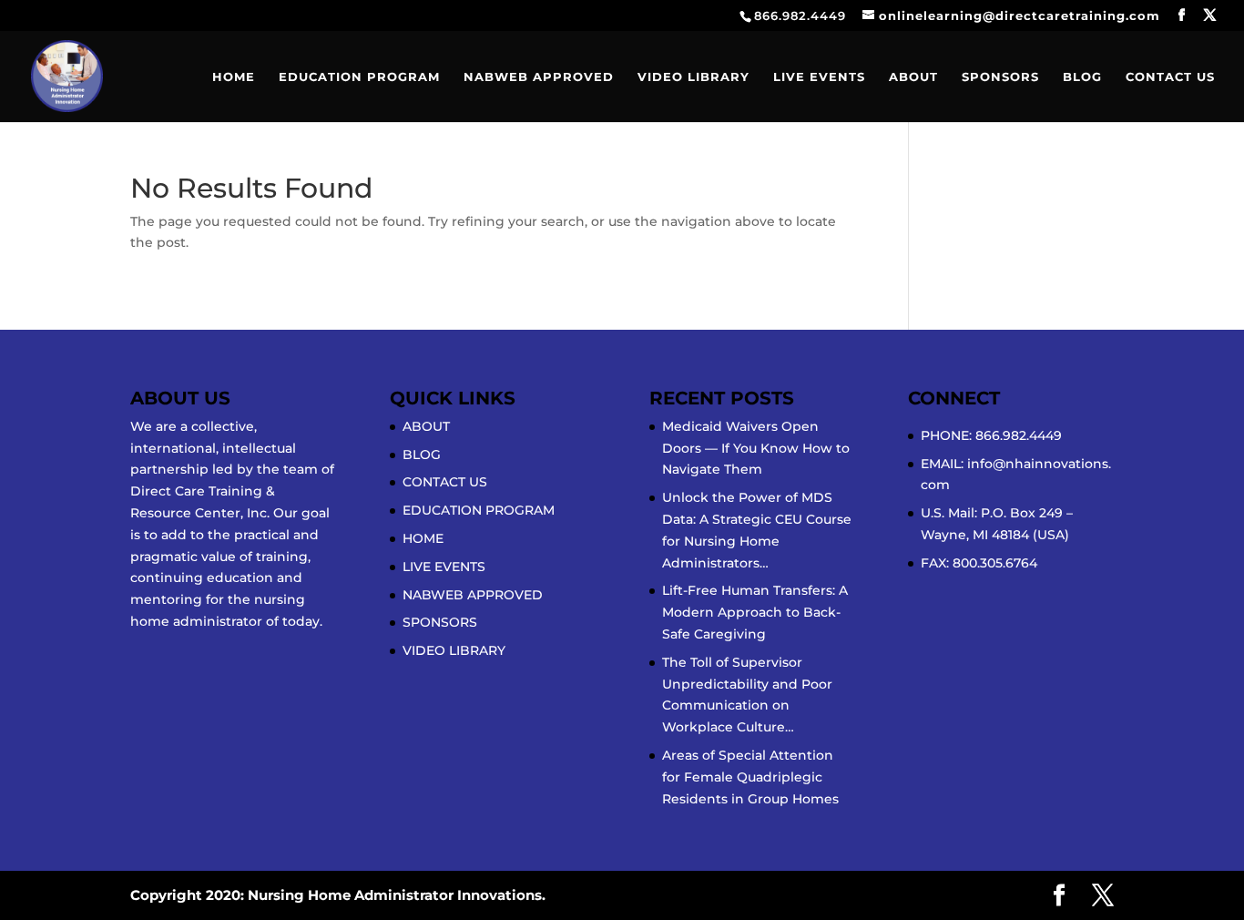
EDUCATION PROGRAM (359, 77)
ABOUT (913, 77)
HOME (233, 77)
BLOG (1082, 77)
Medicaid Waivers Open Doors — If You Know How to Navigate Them (756, 448)
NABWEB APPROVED (539, 77)
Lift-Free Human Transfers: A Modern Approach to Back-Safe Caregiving (755, 612)
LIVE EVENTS (819, 77)
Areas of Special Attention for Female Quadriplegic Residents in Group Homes (750, 777)
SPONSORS (1000, 77)
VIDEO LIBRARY (693, 77)
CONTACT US (1170, 77)
